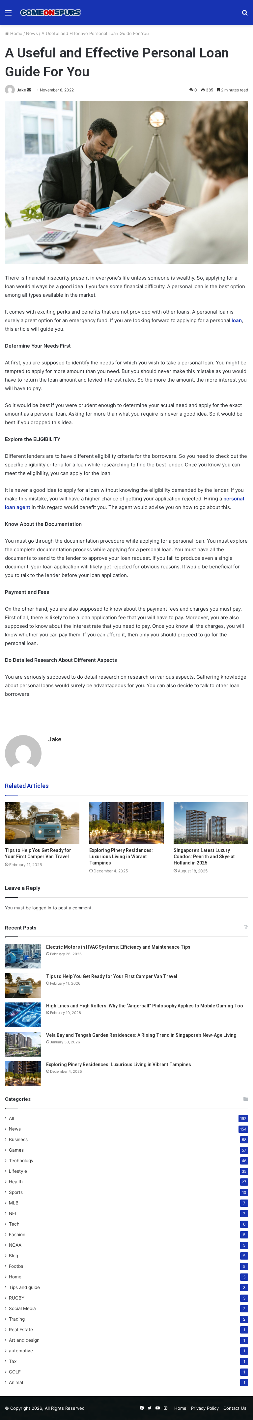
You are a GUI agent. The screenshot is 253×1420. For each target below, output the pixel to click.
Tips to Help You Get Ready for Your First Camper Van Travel (111, 976)
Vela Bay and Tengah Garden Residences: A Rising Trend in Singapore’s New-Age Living (141, 1035)
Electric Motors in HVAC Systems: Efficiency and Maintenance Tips (118, 947)
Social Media (22, 1308)
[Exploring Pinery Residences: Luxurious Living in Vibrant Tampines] (126, 823)
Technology (21, 1160)
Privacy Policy (205, 1408)
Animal (16, 1382)
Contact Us (234, 1408)
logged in (41, 907)
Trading (17, 1319)
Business (18, 1139)
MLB (13, 1202)
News (32, 33)
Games (16, 1150)
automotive (21, 1350)
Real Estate (21, 1329)
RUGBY (16, 1298)
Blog (13, 1255)
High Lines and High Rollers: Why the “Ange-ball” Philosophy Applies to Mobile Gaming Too (144, 1005)
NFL (13, 1213)
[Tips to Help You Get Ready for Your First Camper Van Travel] (42, 823)
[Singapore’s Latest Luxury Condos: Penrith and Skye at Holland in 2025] (211, 823)
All (11, 1118)
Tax (12, 1361)
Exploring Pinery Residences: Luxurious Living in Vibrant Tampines (121, 856)
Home (15, 33)
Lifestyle (18, 1171)
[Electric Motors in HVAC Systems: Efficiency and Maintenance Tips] (23, 956)
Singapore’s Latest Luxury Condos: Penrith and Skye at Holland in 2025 (204, 856)
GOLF (15, 1371)
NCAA (15, 1245)
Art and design (24, 1340)
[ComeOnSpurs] (51, 12)
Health (16, 1181)
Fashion (17, 1234)
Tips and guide (24, 1287)
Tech (14, 1224)
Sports (16, 1192)
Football (17, 1266)
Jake (21, 89)
